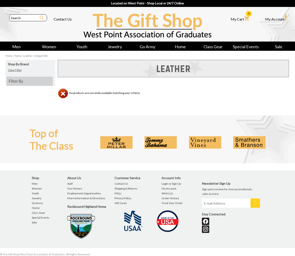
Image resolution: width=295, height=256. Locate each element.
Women (49, 46)
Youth (82, 46)
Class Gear (213, 46)
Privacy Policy (123, 198)
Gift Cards (121, 203)
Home (180, 46)
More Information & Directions (86, 198)
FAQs (118, 193)
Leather (28, 55)
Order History (170, 198)
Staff (70, 183)
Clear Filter (15, 70)
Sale (278, 46)
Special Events (246, 46)
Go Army (147, 46)
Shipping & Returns (126, 188)
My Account (275, 19)
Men (16, 46)
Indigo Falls (41, 55)
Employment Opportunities (84, 193)
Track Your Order (172, 203)
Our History (74, 188)
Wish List (167, 193)
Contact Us (63, 19)
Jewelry (115, 46)
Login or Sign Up (171, 183)
